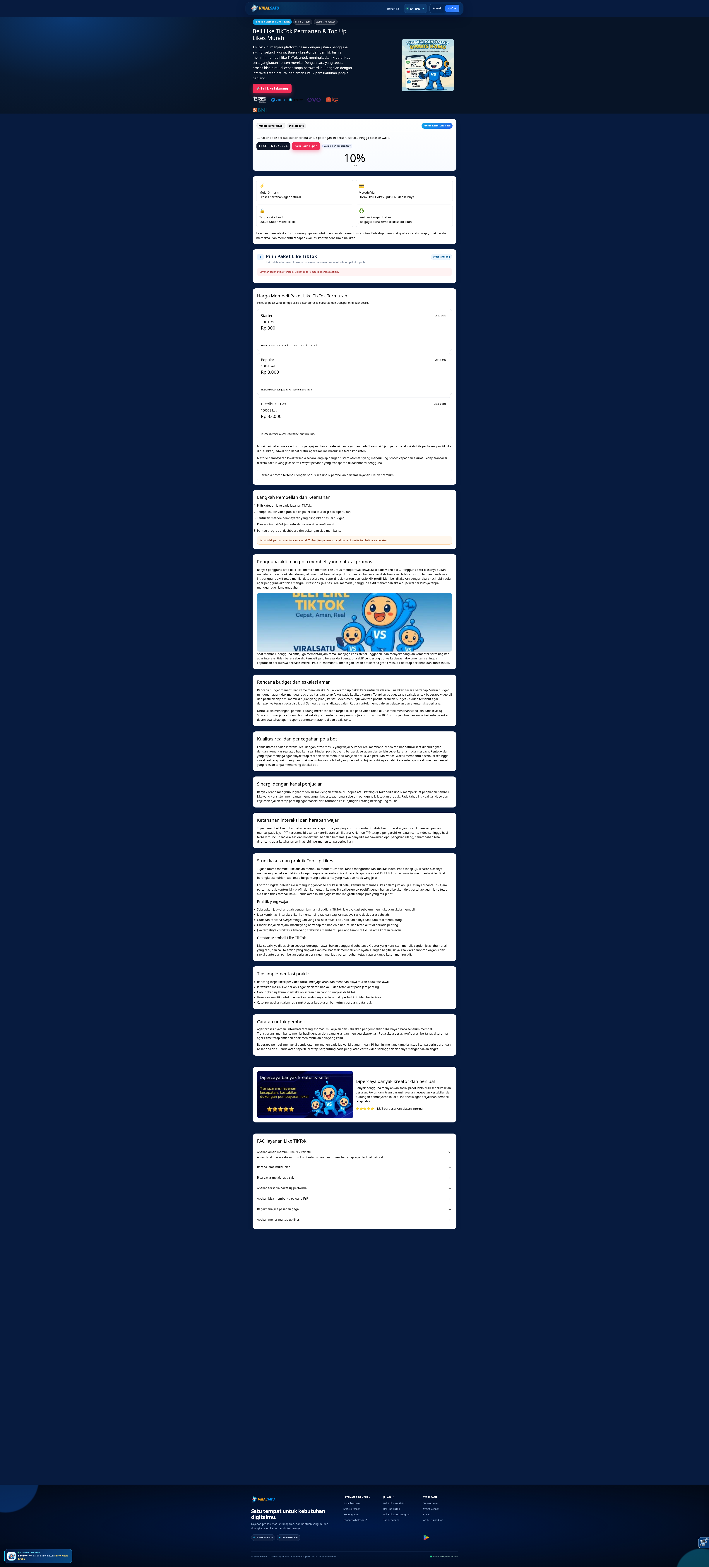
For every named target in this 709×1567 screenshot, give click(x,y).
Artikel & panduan (433, 1520)
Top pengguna (391, 1520)
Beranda (393, 8)
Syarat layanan (431, 1509)
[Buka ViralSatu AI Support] (703, 1542)
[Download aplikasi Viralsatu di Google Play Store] (426, 1537)
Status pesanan (351, 1509)
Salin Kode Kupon (306, 146)
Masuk (437, 8)
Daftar (452, 8)
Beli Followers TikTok (394, 1503)
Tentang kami (430, 1503)
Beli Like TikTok (391, 1509)
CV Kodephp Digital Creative (304, 1556)
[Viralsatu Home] (265, 8)
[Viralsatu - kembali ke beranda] (263, 1499)
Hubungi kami (351, 1514)
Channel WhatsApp (355, 1520)
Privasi (426, 1514)
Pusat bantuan (351, 1503)
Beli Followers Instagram (396, 1514)
